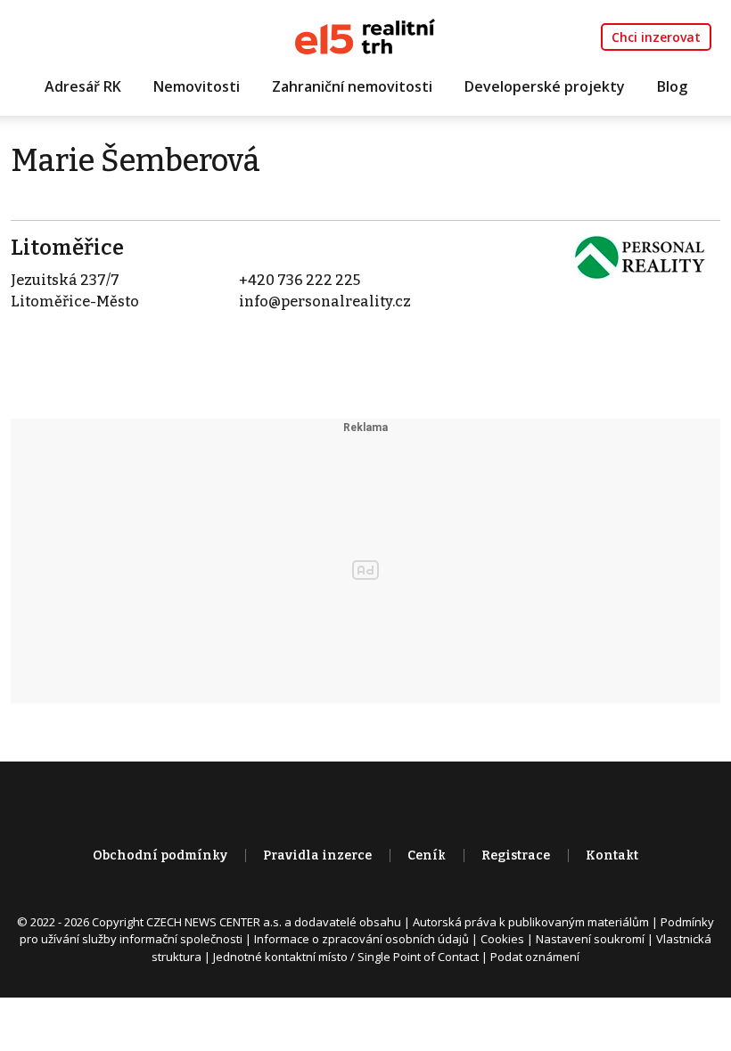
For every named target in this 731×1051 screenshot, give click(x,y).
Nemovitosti (196, 86)
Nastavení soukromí (590, 939)
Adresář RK (83, 86)
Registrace (515, 855)
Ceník (426, 855)
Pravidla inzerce (317, 855)
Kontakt (612, 855)
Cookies (502, 939)
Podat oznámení (534, 957)
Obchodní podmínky (160, 855)
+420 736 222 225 (299, 280)
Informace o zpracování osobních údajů (361, 939)
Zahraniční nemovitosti (352, 86)
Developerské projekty (544, 86)
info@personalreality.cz (325, 301)
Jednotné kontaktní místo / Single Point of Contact (346, 957)
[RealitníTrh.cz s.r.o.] (365, 35)
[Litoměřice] (640, 256)
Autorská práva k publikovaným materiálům (531, 922)
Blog (672, 86)
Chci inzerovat (656, 37)
